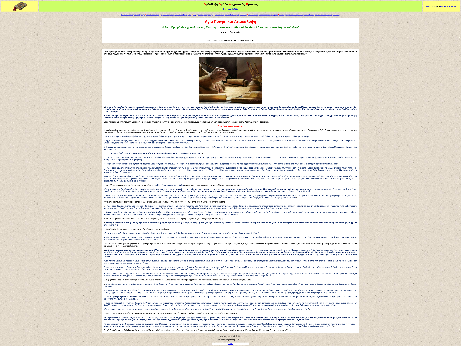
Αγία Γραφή (431, 6)
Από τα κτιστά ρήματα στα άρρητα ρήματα (263, 15)
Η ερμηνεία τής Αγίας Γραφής (203, 15)
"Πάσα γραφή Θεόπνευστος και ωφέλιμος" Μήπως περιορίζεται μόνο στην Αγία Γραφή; (309, 15)
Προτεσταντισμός (448, 6)
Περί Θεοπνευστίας (152, 15)
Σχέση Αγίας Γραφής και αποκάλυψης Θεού (176, 15)
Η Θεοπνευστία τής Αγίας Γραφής (133, 15)
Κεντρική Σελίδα (230, 9)
